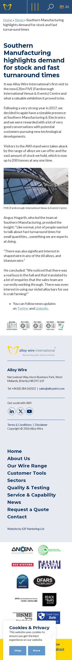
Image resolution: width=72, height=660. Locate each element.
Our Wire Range (27, 466)
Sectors (16, 480)
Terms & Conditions (19, 424)
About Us (18, 458)
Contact (17, 517)
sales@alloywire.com (52, 388)
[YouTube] (29, 411)
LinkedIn (41, 308)
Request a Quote (28, 509)
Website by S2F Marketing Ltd (25, 528)
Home (7, 20)
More (36, 650)
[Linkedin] (12, 411)
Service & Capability (31, 495)
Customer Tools (26, 473)
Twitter (23, 308)
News (19, 20)
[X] (20, 411)
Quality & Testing (28, 487)
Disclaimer (41, 424)
